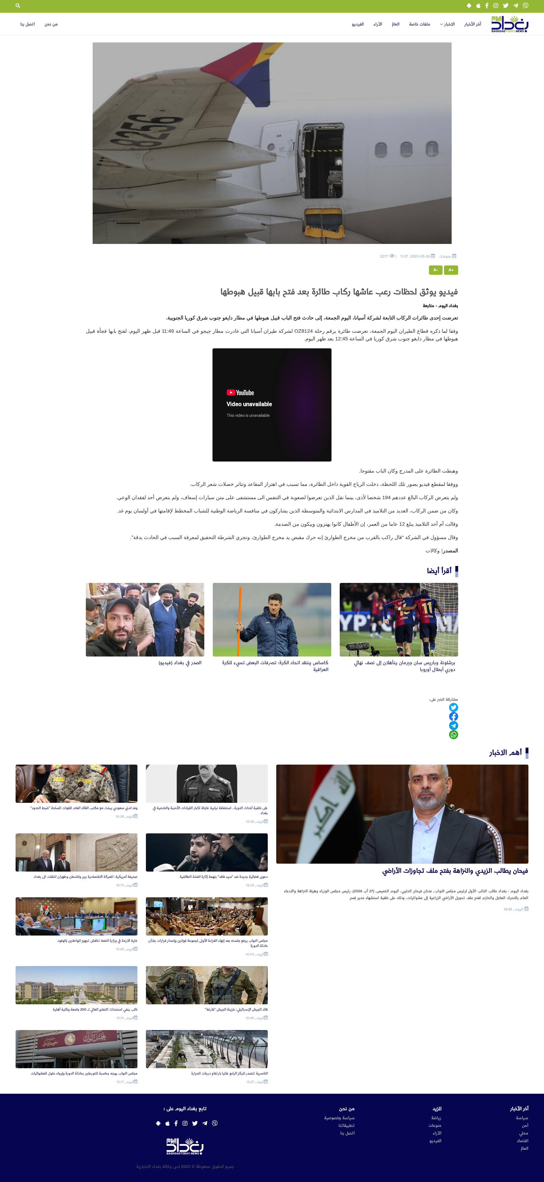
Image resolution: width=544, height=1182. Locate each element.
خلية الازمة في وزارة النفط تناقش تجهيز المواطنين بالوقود (97, 941)
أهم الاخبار (506, 752)
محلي (523, 1133)
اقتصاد (522, 1141)
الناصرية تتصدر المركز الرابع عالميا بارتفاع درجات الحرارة (229, 1073)
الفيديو (358, 24)
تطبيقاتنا (347, 1125)
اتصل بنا (27, 24)
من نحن (51, 24)
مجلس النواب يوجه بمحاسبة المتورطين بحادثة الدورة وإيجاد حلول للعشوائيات (84, 1073)
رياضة (436, 1118)
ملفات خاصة (419, 24)
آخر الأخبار (472, 24)
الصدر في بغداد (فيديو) (180, 663)
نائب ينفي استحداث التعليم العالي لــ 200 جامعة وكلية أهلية (95, 1009)
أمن (525, 1125)
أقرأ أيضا (439, 571)
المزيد (437, 1109)
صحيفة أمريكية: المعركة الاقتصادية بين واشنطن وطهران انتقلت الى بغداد (85, 877)
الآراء (377, 24)
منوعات (434, 1125)
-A (436, 270)
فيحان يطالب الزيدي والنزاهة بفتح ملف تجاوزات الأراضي (455, 871)
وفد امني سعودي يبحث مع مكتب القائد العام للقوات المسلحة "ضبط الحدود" (83, 808)
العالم (396, 24)
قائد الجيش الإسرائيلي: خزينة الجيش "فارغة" (236, 1009)
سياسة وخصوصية (339, 1118)
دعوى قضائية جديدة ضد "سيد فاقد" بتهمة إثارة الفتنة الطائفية (224, 877)
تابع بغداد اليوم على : (185, 1109)
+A (451, 270)
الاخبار (449, 24)
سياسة (522, 1118)
